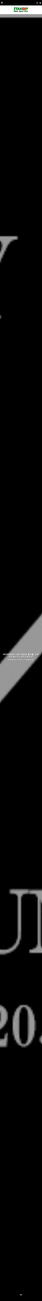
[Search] (37, 2)
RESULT (20, 659)
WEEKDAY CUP (29, 659)
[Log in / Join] (40, 2)
